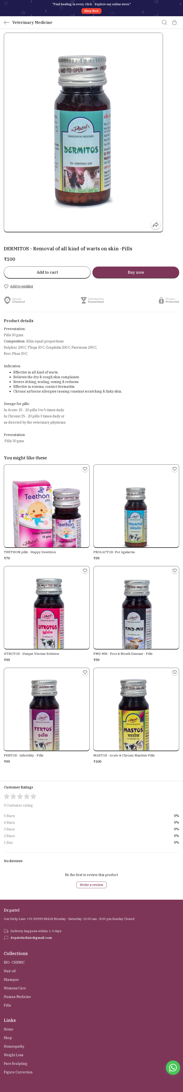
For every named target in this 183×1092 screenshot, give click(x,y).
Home (8, 1029)
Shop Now (91, 11)
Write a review (91, 885)
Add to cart (47, 272)
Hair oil (10, 971)
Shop (8, 1038)
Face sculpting (15, 1063)
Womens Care (15, 988)
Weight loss (13, 1055)
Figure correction (18, 1072)
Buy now (136, 272)
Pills (7, 1005)
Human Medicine (17, 997)
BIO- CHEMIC (14, 962)
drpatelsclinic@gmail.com (31, 938)
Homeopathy (14, 1046)
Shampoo (11, 979)
